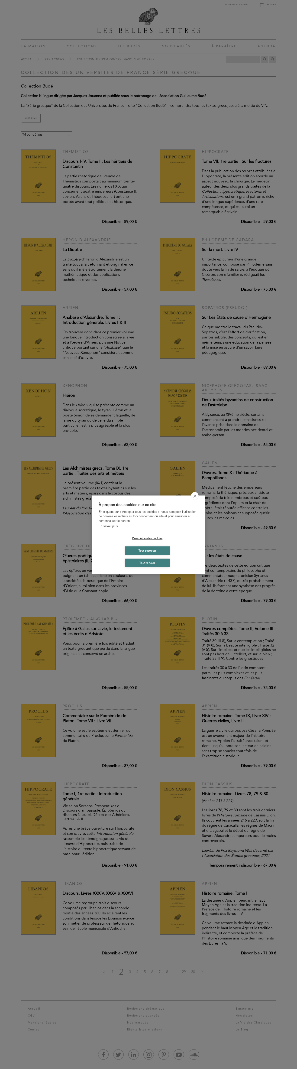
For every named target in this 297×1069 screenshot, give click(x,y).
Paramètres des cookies (147, 538)
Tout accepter (147, 550)
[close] (195, 496)
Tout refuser (147, 563)
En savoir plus (108, 526)
